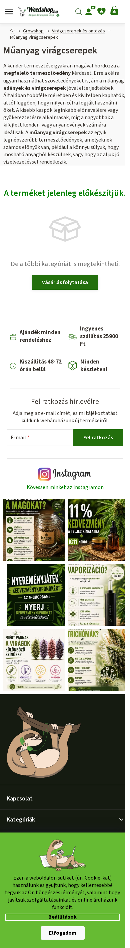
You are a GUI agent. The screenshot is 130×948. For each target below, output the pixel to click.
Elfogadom (62, 933)
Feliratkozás (98, 437)
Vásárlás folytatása (65, 282)
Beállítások (62, 917)
